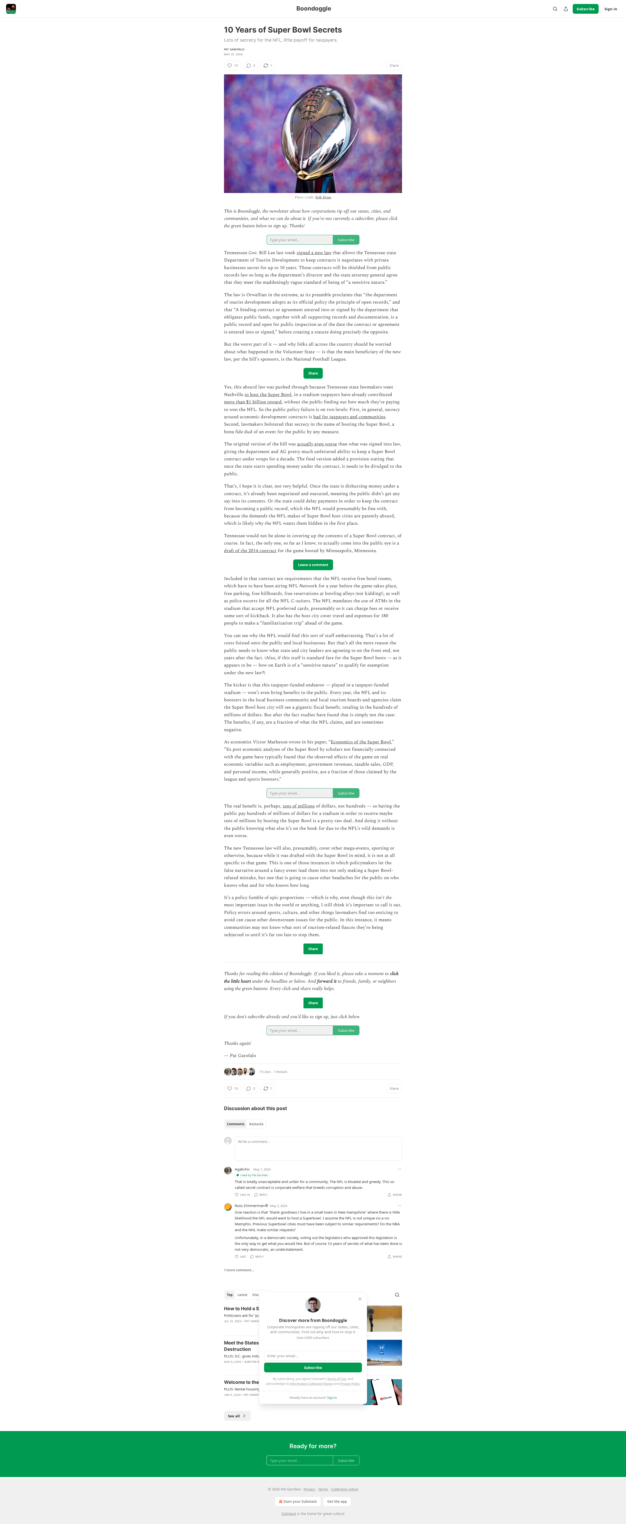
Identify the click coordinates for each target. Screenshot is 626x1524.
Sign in (610, 8)
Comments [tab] (235, 1124)
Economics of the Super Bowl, (361, 742)
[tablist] (245, 1124)
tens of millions (299, 806)
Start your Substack (300, 1501)
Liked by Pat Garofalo (254, 1175)
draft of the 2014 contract (250, 550)
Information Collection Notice (311, 1383)
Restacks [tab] (256, 1124)
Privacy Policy (350, 1383)
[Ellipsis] (399, 1169)
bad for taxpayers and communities (349, 417)
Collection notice (344, 1489)
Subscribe (586, 8)
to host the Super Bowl (268, 394)
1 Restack (280, 1071)
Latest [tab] (242, 1295)
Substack (288, 1513)
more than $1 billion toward (253, 402)
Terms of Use (336, 1378)
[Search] (555, 9)
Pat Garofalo (234, 49)
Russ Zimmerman (250, 1205)
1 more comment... (239, 1270)
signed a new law (314, 252)
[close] (360, 1299)
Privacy (309, 1489)
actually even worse (317, 444)
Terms (323, 1489)
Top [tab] (230, 1295)
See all (234, 1415)
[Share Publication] (566, 9)
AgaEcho (242, 1169)
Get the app (337, 1501)
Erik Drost (323, 197)
